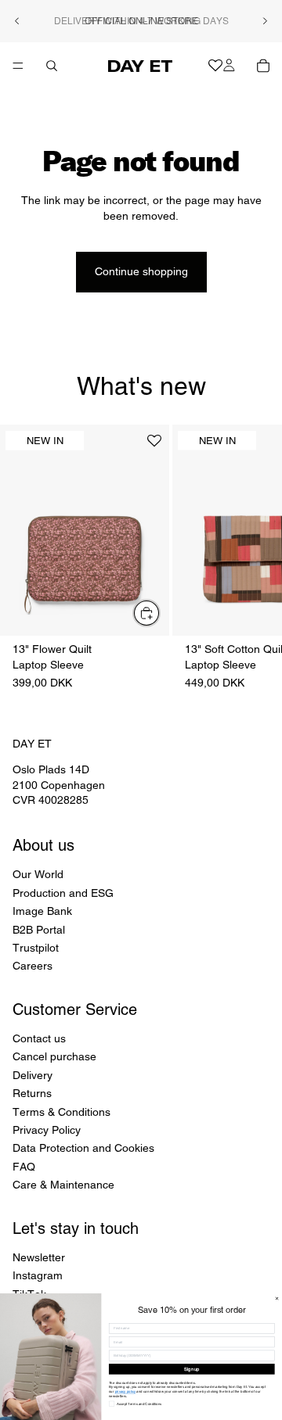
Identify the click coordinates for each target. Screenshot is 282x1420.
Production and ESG (63, 893)
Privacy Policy (47, 1130)
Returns (32, 1093)
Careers (32, 965)
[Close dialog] (277, 1298)
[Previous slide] (17, 21)
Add (160, 612)
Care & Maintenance (63, 1184)
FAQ (24, 1166)
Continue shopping (141, 271)
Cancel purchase (54, 1056)
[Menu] (18, 66)
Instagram (38, 1275)
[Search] (51, 65)
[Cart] (263, 65)
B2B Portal (39, 929)
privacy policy (125, 1391)
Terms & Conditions (61, 1112)
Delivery (32, 1075)
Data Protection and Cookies (83, 1148)
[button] (154, 446)
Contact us (39, 1038)
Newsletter (39, 1257)
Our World (38, 874)
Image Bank (42, 911)
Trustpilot (36, 947)
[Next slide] (265, 21)
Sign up (192, 1369)
